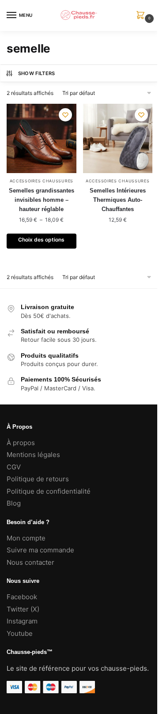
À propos (21, 442)
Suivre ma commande (40, 550)
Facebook (22, 597)
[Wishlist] (65, 114)
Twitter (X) (23, 609)
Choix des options (41, 239)
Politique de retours (38, 479)
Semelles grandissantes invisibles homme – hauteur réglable (41, 199)
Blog (14, 503)
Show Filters (36, 73)
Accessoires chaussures (41, 180)
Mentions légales (33, 454)
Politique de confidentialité (49, 491)
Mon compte (26, 538)
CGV (14, 467)
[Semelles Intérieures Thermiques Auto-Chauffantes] (118, 139)
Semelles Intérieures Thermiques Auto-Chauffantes (118, 199)
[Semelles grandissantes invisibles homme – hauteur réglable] (41, 139)
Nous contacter (30, 562)
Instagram (22, 621)
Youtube (20, 633)
